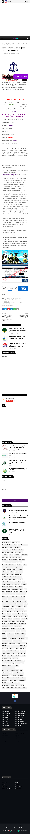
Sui (13, 658)
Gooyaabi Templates (15, 831)
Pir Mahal (23, 655)
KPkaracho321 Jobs (6, 678)
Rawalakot (4, 658)
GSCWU (4, 616)
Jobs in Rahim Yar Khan (21, 723)
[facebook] (15, 701)
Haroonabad (23, 611)
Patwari (11, 574)
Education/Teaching (6, 545)
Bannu (25, 591)
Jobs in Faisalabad (6, 713)
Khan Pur (23, 653)
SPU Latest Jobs (5, 628)
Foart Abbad (16, 673)
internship (4, 564)
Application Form (12, 623)
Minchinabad (13, 680)
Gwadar (8, 604)
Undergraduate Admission (8, 631)
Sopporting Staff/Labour (14, 547)
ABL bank (4, 638)
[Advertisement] (15, 20)
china (12, 687)
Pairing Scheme (5, 685)
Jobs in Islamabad (6, 717)
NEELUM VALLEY (21, 680)
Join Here (15, 140)
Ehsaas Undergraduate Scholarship (10, 670)
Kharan (4, 655)
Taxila (8, 594)
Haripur (10, 626)
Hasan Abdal (13, 675)
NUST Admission (6, 682)
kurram (24, 687)
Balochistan (5, 557)
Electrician (4, 626)
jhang (13, 594)
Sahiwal (20, 569)
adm (3, 687)
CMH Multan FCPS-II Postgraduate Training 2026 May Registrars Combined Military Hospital (18, 447)
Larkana (25, 643)
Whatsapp (20, 606)
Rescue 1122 (10, 584)
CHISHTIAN (23, 584)
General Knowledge (6, 611)
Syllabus (13, 628)
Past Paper (18, 788)
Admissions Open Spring (8, 663)
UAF (25, 589)
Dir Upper (16, 665)
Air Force (13, 601)
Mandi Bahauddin (22, 645)
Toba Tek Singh (20, 628)
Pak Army (12, 562)
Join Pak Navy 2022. (13, 299)
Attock (3, 581)
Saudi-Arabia (5, 577)
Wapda (9, 569)
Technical (14, 606)
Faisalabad (17, 554)
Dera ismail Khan (22, 623)
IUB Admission (12, 643)
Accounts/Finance (6, 549)
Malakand (14, 645)
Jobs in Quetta (5, 723)
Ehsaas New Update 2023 (8, 668)
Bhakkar (4, 665)
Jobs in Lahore (5, 719)
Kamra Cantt (16, 678)
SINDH (20, 552)
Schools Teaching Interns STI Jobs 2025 (18, 454)
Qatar (3, 584)
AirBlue (18, 613)
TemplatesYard (15, 830)
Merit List (19, 564)
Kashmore (23, 678)
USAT (17, 685)
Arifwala (4, 650)
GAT (22, 673)
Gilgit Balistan (5, 572)
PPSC (25, 564)
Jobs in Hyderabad (19, 715)
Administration (8, 298)
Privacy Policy (18, 786)
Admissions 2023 (23, 638)
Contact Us (4, 782)
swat (21, 591)
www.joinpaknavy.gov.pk (10, 174)
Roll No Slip (19, 579)
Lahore (14, 545)
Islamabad (4, 547)
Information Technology (21, 737)
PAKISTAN (14, 549)
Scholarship (22, 559)
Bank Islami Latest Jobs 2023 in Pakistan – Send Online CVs (17, 337)
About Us (17, 780)
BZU (3, 591)
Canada (16, 650)
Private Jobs (4, 741)
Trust (12, 685)
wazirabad (22, 636)
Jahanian (9, 653)
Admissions (24, 554)
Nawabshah (24, 618)
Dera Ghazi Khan (11, 581)
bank (12, 552)
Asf (25, 606)
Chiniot (4, 633)
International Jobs (13, 559)
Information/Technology (7, 586)
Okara (12, 572)
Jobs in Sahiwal (5, 725)
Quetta (7, 567)
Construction (10, 633)
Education (4, 579)
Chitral (17, 594)
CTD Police (10, 650)
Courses (24, 613)
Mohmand (16, 655)
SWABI (25, 604)
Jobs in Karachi (19, 717)
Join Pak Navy (5, 299)
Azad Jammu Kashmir (22, 601)
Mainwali (23, 633)
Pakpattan (4, 621)
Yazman (22, 685)
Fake (21, 670)
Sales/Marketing (6, 606)
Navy (21, 302)
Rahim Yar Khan (18, 572)
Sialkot (3, 569)
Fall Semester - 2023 (6, 673)
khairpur (4, 623)
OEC (23, 599)
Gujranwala (18, 562)
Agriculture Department (15, 577)
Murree (10, 599)
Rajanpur (16, 591)
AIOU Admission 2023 (19, 660)
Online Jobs (5, 648)
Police (12, 567)
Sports (3, 636)
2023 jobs (16, 648)
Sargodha (15, 569)
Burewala (9, 641)
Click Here (15, 112)
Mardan (4, 589)
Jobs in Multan (18, 719)
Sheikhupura (12, 621)
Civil (3, 604)
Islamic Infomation (18, 616)
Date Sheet (11, 609)
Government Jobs (17, 298)
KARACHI (21, 549)
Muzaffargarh (17, 618)
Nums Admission (16, 682)
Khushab (4, 618)
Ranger (20, 586)
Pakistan (10, 125)
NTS (9, 589)
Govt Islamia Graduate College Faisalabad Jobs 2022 (17, 523)
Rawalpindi (4, 559)
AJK (16, 567)
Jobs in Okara (5, 721)
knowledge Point (6, 53)
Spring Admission (20, 621)
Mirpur (3, 613)
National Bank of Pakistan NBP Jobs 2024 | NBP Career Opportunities (18, 469)
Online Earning (5, 601)
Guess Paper (5, 675)
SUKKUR (18, 581)
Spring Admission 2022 (12, 636)
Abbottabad (5, 574)
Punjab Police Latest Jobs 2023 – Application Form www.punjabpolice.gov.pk (17, 345)
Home (3, 43)
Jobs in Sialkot (18, 725)
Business (10, 665)
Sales (11, 648)
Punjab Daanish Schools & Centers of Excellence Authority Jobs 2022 (18, 509)
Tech (21, 589)
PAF (16, 586)
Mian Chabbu (5, 680)
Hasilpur (10, 616)
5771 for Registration (7, 660)
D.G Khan (4, 609)
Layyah (12, 596)
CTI (14, 641)
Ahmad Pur (22, 648)
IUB (3, 567)
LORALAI (17, 633)
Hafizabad (15, 611)
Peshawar (12, 557)
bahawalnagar (12, 564)
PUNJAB (20, 545)
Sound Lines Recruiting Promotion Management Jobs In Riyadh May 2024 (18, 462)
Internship (17, 735)
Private (25, 545)
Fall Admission (15, 589)
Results (20, 567)
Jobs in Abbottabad (6, 711)
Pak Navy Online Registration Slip (9, 304)
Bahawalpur (19, 557)
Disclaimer (4, 786)
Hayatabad (4, 643)
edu (17, 658)
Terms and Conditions (7, 788)
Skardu (9, 613)
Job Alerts (17, 782)
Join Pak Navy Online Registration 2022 (10, 302)
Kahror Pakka (16, 653)
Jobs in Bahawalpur (20, 711)
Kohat (3, 596)
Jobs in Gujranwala (20, 713)
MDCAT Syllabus (6, 645)
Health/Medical (5, 552)
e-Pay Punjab (18, 687)
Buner (3, 641)
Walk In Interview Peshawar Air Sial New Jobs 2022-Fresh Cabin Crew (18, 516)
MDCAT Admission (20, 596)
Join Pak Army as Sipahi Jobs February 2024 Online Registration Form (18, 330)
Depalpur (22, 650)
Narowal (14, 604)
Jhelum (25, 616)
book (7, 687)
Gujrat (3, 594)
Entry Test (19, 641)
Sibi (10, 658)
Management (18, 574)
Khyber (10, 618)
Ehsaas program (19, 609)
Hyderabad (9, 591)
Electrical (4, 733)
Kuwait (19, 643)
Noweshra (20, 604)
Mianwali (4, 599)
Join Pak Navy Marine (6, 301)
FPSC (10, 579)
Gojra (3, 653)
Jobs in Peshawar (19, 721)
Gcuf (8, 596)
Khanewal (23, 594)
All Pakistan (5, 554)
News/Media (5, 562)
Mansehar (10, 655)
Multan (11, 554)
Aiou (23, 581)
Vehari (17, 631)
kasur (14, 613)
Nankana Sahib (17, 626)
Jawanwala (20, 675)
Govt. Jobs (17, 741)
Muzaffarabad (17, 599)
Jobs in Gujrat (5, 715)
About (10, 826)
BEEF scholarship (19, 663)
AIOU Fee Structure (13, 638)
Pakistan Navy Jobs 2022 (10, 43)
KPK (16, 552)
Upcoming (17, 584)
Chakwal (23, 631)
